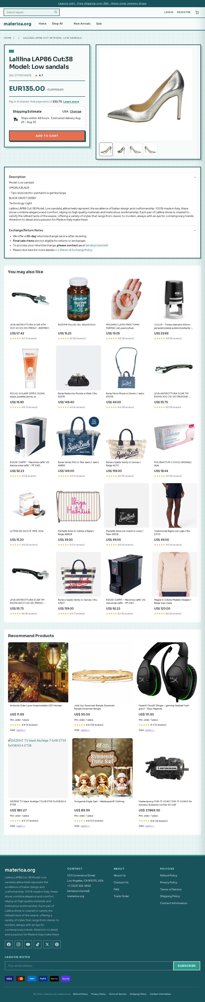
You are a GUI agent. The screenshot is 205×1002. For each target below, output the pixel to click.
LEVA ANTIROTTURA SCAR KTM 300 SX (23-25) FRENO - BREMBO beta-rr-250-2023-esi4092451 (29, 326)
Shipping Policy (170, 896)
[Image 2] (121, 149)
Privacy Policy (168, 882)
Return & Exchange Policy (76, 250)
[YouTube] (28, 944)
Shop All (57, 23)
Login (168, 12)
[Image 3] (135, 149)
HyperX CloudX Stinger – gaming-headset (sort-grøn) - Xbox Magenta (164, 707)
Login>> (21, 730)
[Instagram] (18, 944)
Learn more (71, 101)
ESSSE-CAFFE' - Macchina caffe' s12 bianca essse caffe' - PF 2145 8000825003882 (29, 464)
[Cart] (197, 12)
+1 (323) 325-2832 (79, 886)
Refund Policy (168, 875)
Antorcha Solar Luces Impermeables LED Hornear (36, 705)
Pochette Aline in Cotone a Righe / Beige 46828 (76, 533)
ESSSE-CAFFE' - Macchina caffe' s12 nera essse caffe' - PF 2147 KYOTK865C (125, 601)
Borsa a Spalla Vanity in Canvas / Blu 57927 (77, 601)
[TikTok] (38, 944)
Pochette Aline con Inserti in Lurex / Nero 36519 (124, 533)
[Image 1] (106, 149)
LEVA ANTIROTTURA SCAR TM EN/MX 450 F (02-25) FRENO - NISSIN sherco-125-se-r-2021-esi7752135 (27, 601)
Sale (99, 23)
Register (184, 12)
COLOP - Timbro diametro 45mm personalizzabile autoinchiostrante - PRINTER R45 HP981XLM (173, 326)
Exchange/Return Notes (26, 230)
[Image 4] (150, 149)
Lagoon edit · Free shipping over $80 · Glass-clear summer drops (102, 3)
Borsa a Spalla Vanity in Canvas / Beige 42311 (123, 464)
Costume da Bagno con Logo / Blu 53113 (172, 533)
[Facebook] (9, 944)
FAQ (116, 889)
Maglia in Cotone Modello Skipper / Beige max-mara (172, 601)
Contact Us (121, 882)
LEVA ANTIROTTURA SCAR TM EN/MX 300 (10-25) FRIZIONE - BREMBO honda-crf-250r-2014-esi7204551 (172, 395)
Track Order (121, 896)
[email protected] (97, 245)
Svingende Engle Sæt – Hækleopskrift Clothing (99, 801)
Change (75, 111)
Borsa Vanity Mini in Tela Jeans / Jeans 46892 (78, 464)
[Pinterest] (57, 944)
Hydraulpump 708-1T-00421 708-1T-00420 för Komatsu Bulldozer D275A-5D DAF (165, 803)
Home (42, 23)
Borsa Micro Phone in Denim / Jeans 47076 (125, 395)
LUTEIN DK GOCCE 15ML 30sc (27, 531)
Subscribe (187, 966)
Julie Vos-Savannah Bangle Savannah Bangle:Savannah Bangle (94, 707)
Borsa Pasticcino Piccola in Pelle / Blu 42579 (77, 395)
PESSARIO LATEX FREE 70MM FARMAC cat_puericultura (122, 326)
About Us (120, 875)
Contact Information (173, 903)
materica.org (17, 24)
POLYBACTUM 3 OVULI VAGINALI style (172, 464)
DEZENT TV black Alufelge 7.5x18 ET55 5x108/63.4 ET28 (38, 803)
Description (17, 177)
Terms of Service (170, 889)
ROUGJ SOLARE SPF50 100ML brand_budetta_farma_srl (27, 395)
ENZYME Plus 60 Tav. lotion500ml (76, 324)
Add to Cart (47, 136)
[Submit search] (55, 12)
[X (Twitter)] (47, 944)
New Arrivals (82, 23)
